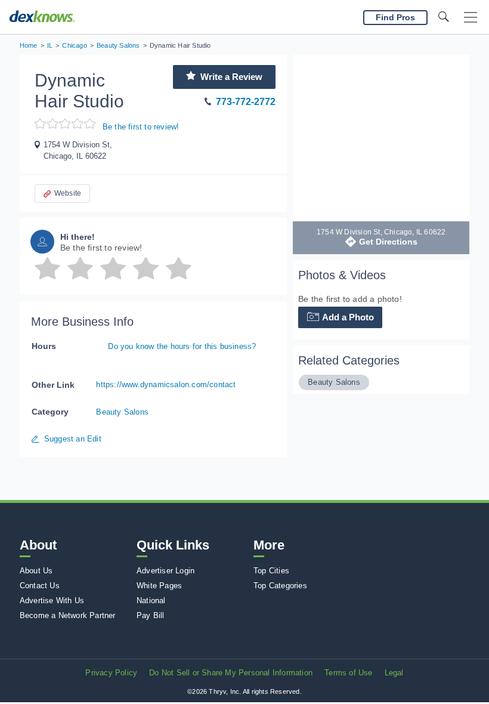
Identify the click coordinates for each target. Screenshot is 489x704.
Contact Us (40, 585)
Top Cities (271, 570)
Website (67, 193)
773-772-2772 (246, 102)
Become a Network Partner (68, 615)
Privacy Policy (111, 672)
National (151, 600)
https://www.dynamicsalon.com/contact (166, 384)
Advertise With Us (52, 600)
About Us (36, 570)
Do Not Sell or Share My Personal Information (230, 672)
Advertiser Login (165, 570)
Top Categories (280, 585)
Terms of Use (348, 672)
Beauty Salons (122, 411)
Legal (394, 672)
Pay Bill (151, 615)
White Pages (159, 585)
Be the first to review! (141, 126)
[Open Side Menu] (470, 17)
